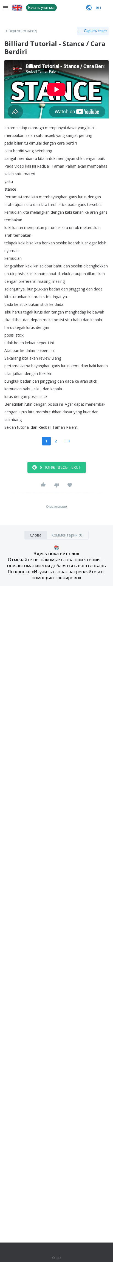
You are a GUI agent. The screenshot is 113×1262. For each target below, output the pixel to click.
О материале (56, 507)
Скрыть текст (95, 31)
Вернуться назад (23, 31)
